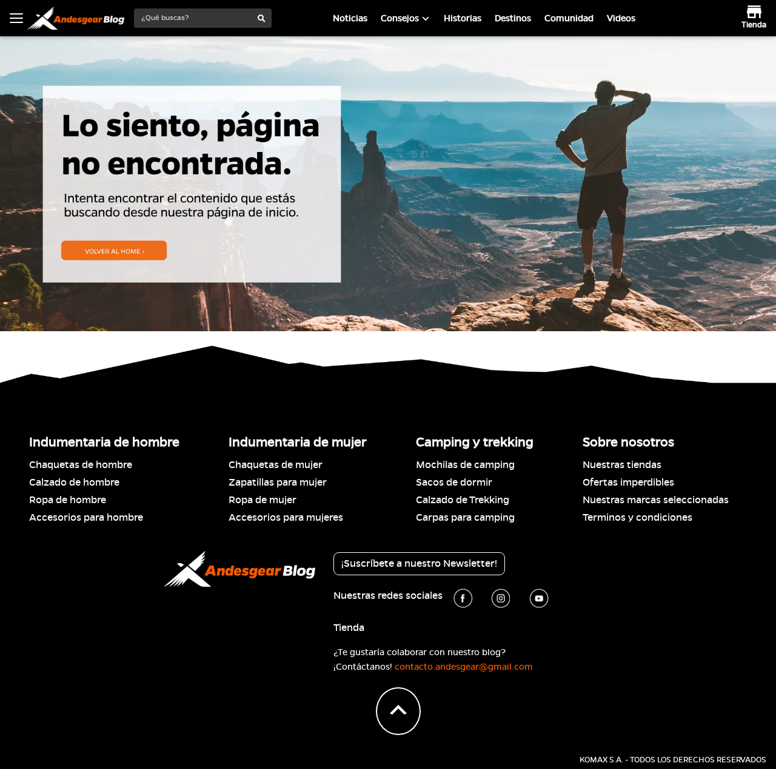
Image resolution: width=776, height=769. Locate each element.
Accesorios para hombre (86, 518)
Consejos (400, 18)
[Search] (261, 19)
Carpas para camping (465, 518)
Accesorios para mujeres (286, 518)
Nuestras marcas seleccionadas (656, 500)
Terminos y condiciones (637, 518)
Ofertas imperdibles (628, 483)
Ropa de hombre (67, 500)
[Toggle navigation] (16, 18)
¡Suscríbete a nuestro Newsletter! (419, 564)
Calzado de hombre (74, 483)
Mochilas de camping (465, 465)
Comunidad (569, 18)
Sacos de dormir (454, 483)
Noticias (350, 18)
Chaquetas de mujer (276, 465)
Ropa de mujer (262, 500)
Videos (621, 18)
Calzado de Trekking (462, 500)
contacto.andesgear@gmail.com (464, 666)
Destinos (513, 18)
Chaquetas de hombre (80, 465)
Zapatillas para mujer (278, 483)
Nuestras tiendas (622, 465)
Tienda (348, 628)
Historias (462, 18)
